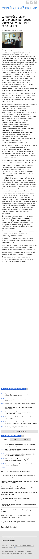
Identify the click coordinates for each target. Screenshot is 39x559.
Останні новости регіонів (13, 389)
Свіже (3, 468)
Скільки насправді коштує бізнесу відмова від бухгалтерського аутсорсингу (19, 455)
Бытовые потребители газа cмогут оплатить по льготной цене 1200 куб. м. (21, 413)
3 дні (5, 440)
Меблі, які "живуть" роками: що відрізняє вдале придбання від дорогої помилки (20, 460)
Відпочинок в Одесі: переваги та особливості (20, 404)
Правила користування (8, 540)
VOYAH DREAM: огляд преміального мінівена (15, 471)
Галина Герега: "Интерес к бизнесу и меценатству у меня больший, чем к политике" (21, 423)
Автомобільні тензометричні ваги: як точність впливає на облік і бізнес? (20, 450)
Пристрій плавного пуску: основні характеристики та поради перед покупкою (18, 476)
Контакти (4, 535)
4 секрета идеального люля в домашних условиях (18, 399)
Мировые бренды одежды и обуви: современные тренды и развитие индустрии (19, 481)
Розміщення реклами (8, 538)
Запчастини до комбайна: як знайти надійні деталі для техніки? (19, 464)
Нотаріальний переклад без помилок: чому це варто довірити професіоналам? (20, 445)
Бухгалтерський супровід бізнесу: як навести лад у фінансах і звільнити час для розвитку (17, 487)
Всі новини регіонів (19, 431)
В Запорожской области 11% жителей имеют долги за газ (20, 417)
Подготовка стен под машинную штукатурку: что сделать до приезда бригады (19, 493)
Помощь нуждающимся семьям (16, 427)
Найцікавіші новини (11, 436)
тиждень (15, 440)
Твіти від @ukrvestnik (9, 527)
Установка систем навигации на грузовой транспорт (19, 408)
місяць (26, 440)
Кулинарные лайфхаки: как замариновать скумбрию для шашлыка (19, 395)
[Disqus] (19, 293)
